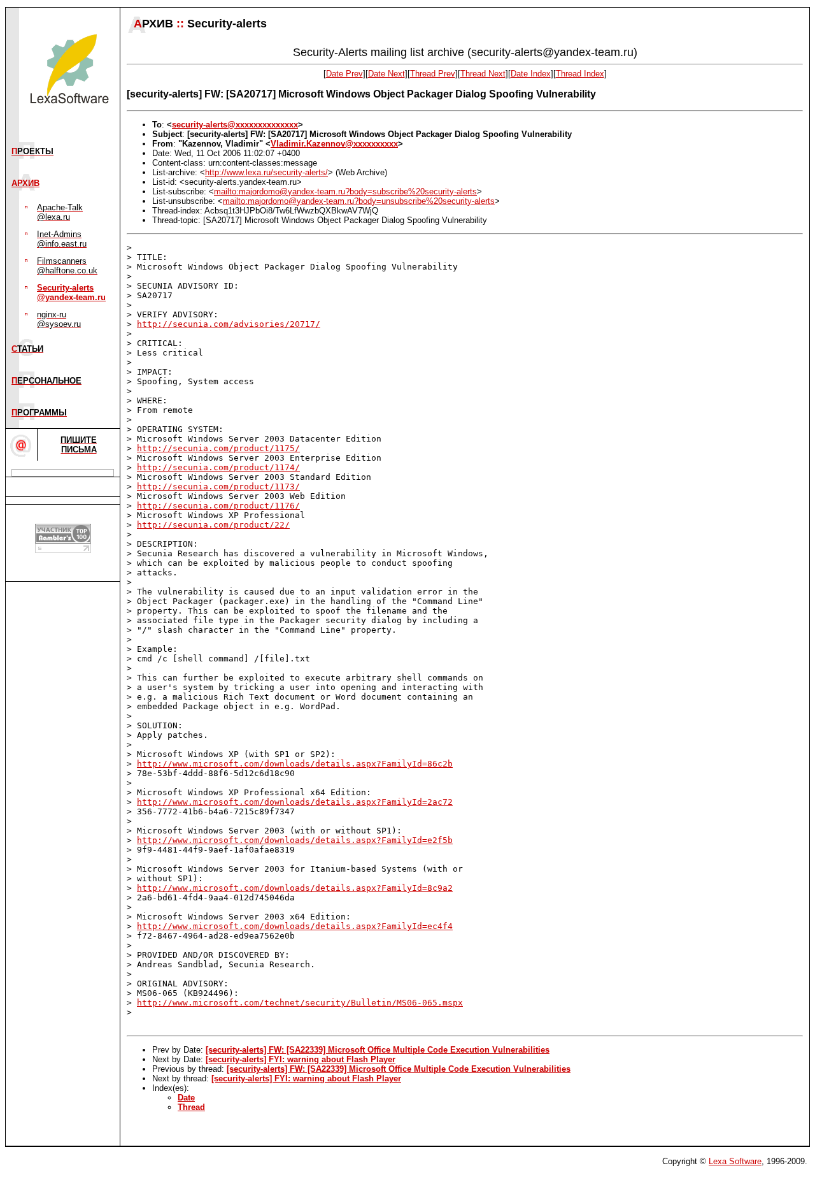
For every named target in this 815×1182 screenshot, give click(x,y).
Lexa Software (735, 1161)
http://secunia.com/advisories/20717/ (228, 324)
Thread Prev (432, 73)
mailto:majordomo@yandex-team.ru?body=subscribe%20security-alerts (345, 191)
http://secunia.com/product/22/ (213, 525)
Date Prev (344, 73)
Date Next (386, 73)
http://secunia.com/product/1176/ (218, 505)
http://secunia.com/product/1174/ (218, 467)
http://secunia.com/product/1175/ (218, 448)
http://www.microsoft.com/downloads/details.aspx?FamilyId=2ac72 (295, 802)
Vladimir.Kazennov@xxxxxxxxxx (334, 143)
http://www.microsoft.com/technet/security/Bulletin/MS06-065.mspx (300, 1002)
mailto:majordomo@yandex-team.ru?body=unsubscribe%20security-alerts (359, 201)
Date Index (531, 73)
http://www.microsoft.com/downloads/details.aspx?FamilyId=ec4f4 (295, 926)
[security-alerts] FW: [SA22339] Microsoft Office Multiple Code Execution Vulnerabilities (377, 1050)
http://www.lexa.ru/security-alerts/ (266, 172)
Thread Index (580, 73)
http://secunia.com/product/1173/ (218, 486)
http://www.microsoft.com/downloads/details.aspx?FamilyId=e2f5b (295, 840)
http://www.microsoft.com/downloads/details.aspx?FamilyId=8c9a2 (295, 888)
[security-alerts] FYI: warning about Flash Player (300, 1059)
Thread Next (483, 73)
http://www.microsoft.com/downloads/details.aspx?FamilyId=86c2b (295, 763)
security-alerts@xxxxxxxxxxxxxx (235, 124)
